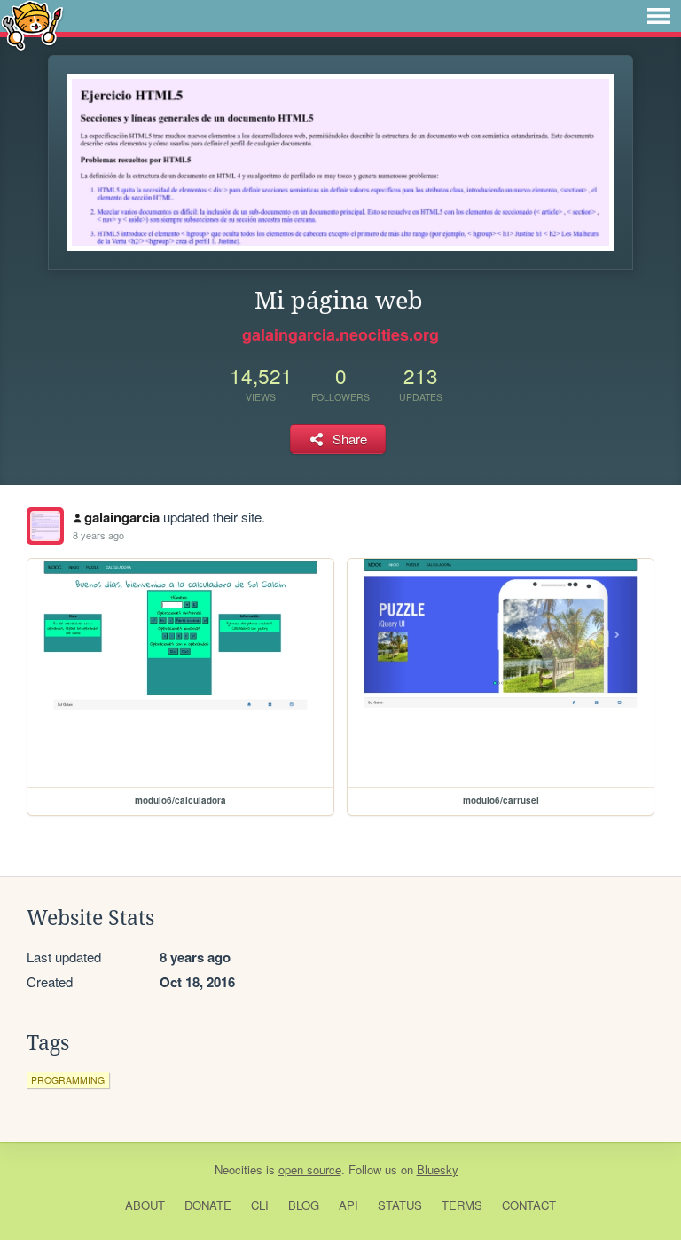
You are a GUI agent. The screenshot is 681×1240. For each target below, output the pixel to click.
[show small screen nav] (659, 16)
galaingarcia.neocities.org (340, 334)
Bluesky (437, 1169)
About (145, 1205)
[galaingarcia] (45, 526)
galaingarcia (122, 517)
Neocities (238, 1169)
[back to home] (32, 24)
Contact (529, 1205)
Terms (462, 1205)
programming (68, 1080)
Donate (207, 1205)
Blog (303, 1205)
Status (400, 1205)
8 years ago (98, 535)
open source (309, 1169)
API (348, 1205)
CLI (260, 1205)
